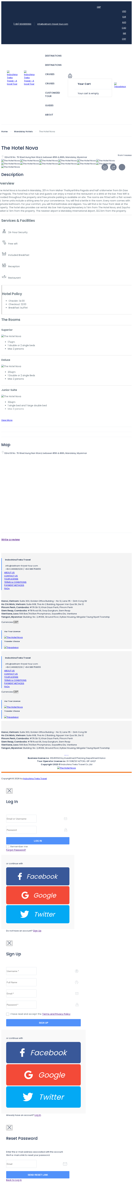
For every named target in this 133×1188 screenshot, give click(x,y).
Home (4, 131)
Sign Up (37, 930)
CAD (124, 27)
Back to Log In (14, 1180)
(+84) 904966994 (22, 24)
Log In (38, 1115)
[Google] (37, 903)
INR (124, 33)
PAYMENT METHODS (14, 585)
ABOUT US (9, 572)
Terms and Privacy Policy (56, 1014)
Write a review (10, 539)
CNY (124, 39)
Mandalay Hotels (23, 131)
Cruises (49, 74)
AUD (124, 22)
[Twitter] (37, 922)
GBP (99, 7)
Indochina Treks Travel (35, 778)
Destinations (53, 55)
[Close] (9, 791)
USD (124, 11)
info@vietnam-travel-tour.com (52, 24)
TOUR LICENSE (11, 578)
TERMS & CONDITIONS (15, 582)
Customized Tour (52, 94)
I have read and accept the (40, 1014)
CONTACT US (11, 575)
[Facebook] (37, 884)
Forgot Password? (16, 850)
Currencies (7, 622)
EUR (124, 16)
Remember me (19, 846)
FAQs (7, 588)
